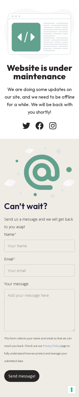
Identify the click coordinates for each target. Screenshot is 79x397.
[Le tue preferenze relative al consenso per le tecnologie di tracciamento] (72, 390)
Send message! (21, 376)
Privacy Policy (51, 346)
